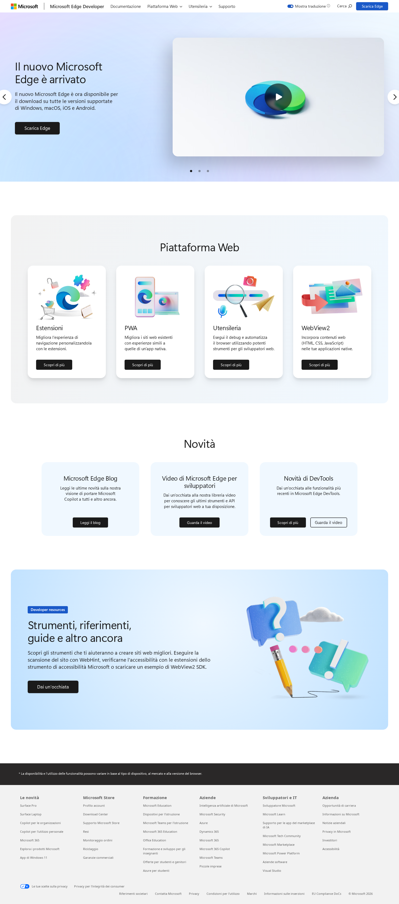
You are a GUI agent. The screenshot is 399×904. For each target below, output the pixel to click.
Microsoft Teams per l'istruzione (165, 823)
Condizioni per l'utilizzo (223, 894)
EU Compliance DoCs (326, 894)
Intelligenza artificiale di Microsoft (223, 805)
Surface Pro (28, 805)
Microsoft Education (157, 805)
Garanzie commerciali (98, 857)
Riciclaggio (90, 849)
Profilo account (94, 805)
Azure (203, 823)
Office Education (154, 840)
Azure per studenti (156, 870)
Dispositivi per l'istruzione (161, 814)
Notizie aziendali (334, 823)
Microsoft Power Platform (281, 853)
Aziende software (275, 862)
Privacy (194, 894)
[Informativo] (328, 6)
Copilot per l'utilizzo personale (41, 831)
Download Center (95, 814)
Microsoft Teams (211, 857)
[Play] (278, 97)
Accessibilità (330, 849)
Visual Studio (272, 870)
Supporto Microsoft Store (101, 823)
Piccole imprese (210, 866)
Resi (86, 831)
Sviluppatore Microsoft (279, 805)
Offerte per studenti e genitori (164, 862)
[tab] (191, 171)
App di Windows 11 (33, 857)
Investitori (329, 840)
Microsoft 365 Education (160, 831)
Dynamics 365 (209, 831)
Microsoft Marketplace (278, 844)
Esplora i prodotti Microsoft (39, 849)
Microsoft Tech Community (282, 836)
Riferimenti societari (133, 894)
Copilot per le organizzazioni (40, 823)
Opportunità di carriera (339, 805)
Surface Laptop (31, 814)
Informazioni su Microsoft (340, 814)
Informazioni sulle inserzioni (284, 894)
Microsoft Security (212, 814)
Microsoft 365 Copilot (214, 849)
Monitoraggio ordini (97, 840)
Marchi (252, 894)
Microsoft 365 (29, 840)
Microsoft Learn (274, 814)
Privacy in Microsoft (336, 831)
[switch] (306, 6)
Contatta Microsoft (168, 894)
